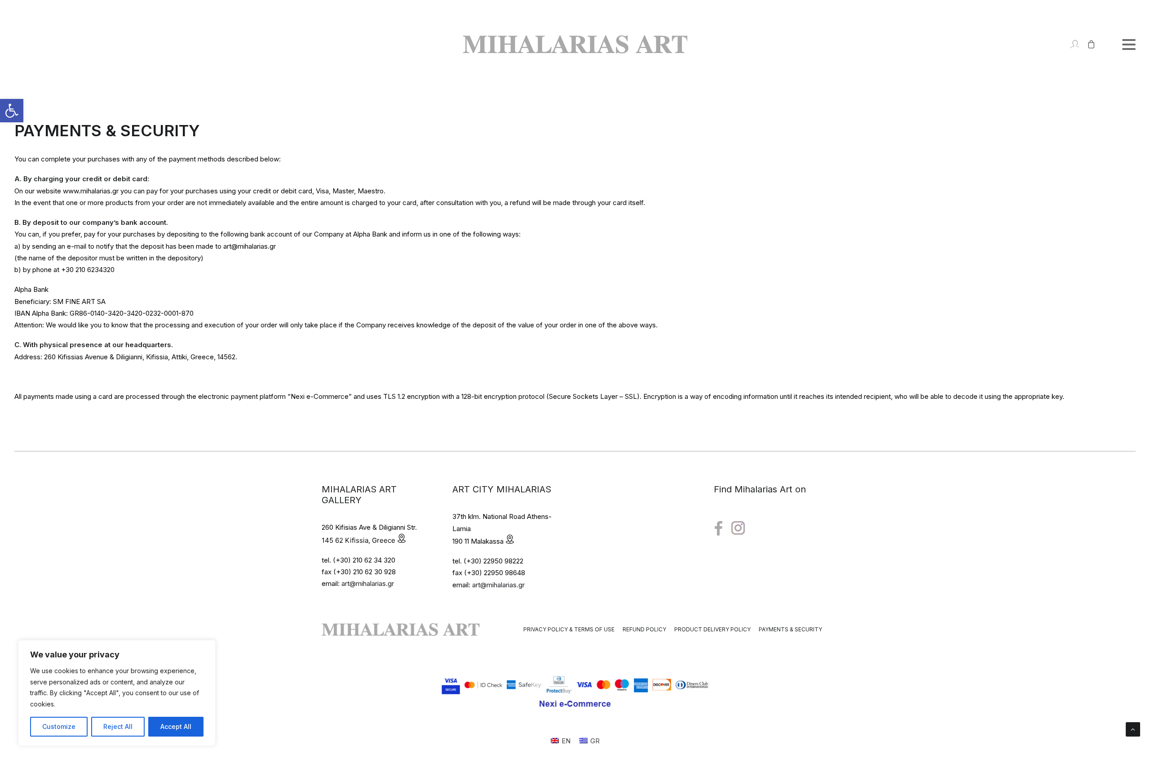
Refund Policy (644, 629)
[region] (117, 693)
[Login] (1070, 44)
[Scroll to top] (1133, 728)
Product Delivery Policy (712, 629)
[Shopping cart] (1087, 44)
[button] (11, 110)
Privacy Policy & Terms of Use (569, 629)
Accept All (175, 726)
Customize (58, 726)
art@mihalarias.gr (367, 583)
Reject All (118, 726)
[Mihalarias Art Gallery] (575, 44)
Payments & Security (790, 629)
